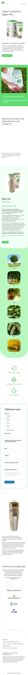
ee (21, 4)
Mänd (8, 425)
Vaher (8, 427)
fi (23, 4)
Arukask (9, 416)
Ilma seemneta (10, 430)
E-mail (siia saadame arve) (12, 462)
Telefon (7, 455)
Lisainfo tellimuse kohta (11, 469)
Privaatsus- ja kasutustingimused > (10, 648)
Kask (8, 418)
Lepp (8, 423)
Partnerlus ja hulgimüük (14, 566)
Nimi (6, 448)
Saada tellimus (9, 482)
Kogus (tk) (8, 433)
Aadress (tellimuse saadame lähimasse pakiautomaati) (13, 441)
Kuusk (8, 420)
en (25, 4)
